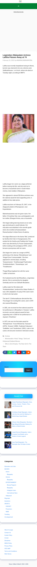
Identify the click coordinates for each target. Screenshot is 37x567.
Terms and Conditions (10, 551)
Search (6, 367)
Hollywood (9, 495)
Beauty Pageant (11, 485)
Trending (7, 514)
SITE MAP (7, 548)
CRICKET (8, 506)
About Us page (8, 530)
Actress (7, 336)
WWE (7, 511)
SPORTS (7, 503)
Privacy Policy (8, 546)
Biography (10, 474)
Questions (7, 501)
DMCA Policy (8, 543)
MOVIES (6, 469)
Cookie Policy (8, 535)
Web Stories (7, 554)
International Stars (12, 493)
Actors (7, 471)
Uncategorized (8, 517)
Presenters (9, 509)
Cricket (6, 538)
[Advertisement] (18, 32)
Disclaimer (7, 540)
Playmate (7, 498)
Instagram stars (11, 490)
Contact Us (7, 532)
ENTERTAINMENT (11, 482)
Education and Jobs (10, 466)
